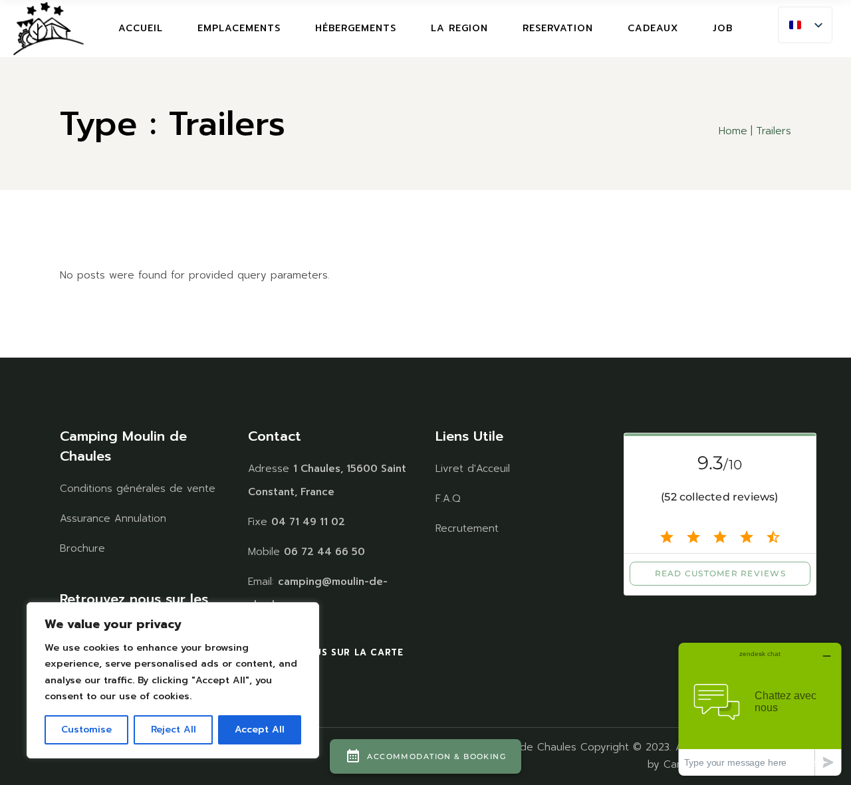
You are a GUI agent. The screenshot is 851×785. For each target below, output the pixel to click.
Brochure (82, 548)
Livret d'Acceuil (472, 468)
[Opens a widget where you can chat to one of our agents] (759, 708)
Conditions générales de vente (137, 488)
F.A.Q (448, 498)
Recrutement (467, 528)
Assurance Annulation (113, 518)
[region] (173, 680)
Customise (86, 729)
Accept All (260, 729)
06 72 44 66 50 (324, 551)
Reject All (173, 729)
